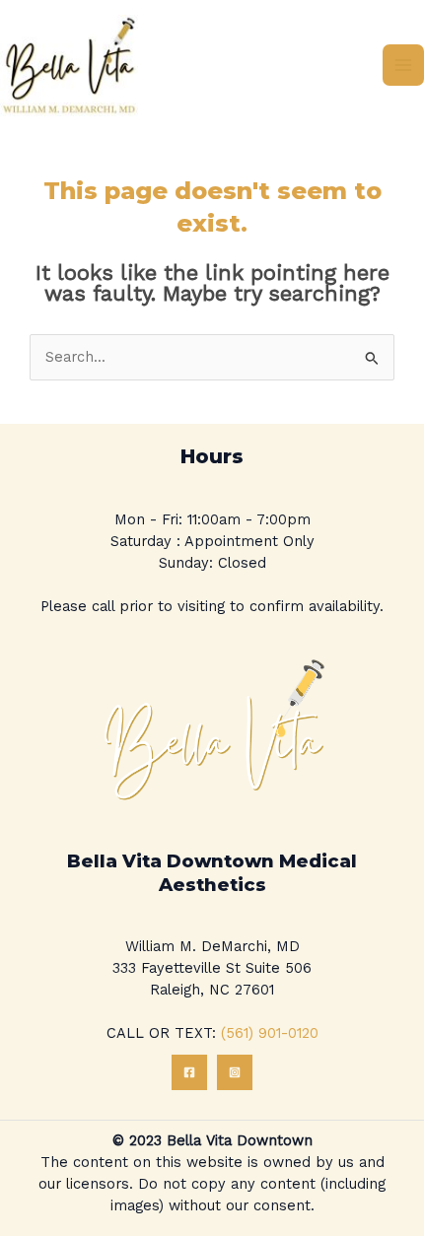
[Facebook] (189, 1072)
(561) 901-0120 (269, 1033)
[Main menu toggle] (403, 65)
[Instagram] (234, 1072)
